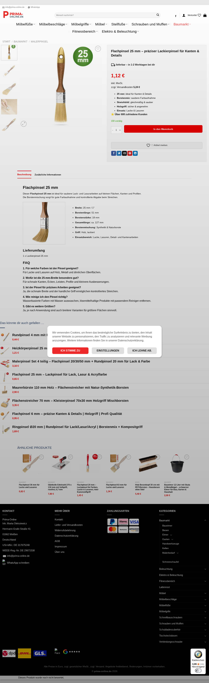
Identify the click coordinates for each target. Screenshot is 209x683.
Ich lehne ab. (142, 350)
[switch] (198, 671)
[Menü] (204, 651)
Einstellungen (108, 350)
